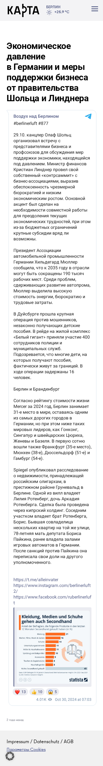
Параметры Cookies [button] (26, 750)
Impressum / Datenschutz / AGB (40, 742)
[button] (10, 756)
